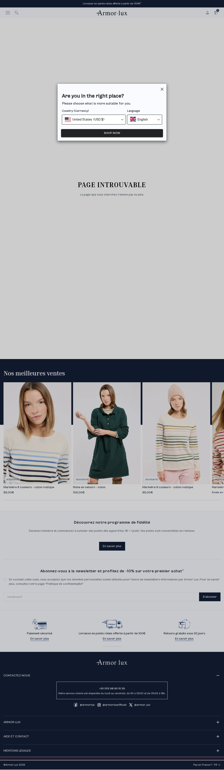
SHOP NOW (112, 133)
